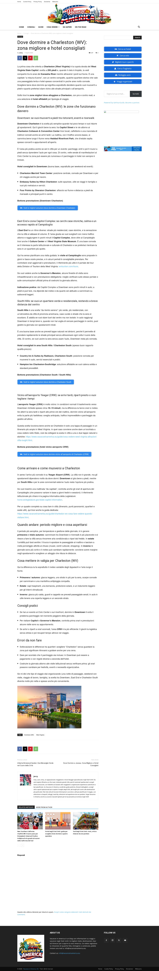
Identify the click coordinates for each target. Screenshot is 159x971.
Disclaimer (47, 1)
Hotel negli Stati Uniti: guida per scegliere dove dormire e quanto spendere (56, 834)
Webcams (55, 1)
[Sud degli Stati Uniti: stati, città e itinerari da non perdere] (85, 821)
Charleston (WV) (29, 735)
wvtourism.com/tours (68, 266)
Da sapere (67, 27)
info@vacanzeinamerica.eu (69, 953)
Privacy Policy (38, 1)
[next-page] (22, 845)
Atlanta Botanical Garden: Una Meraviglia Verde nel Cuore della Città (35, 764)
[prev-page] (18, 845)
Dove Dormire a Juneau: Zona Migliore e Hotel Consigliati (80, 764)
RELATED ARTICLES (26, 807)
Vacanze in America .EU (31, 969)
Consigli (31, 27)
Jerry (21, 53)
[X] (25, 58)
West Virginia (40, 735)
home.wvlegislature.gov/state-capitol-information (39, 499)
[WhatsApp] (35, 58)
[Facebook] (19, 58)
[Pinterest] (30, 58)
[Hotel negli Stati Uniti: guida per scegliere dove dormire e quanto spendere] (58, 821)
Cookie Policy (27, 1)
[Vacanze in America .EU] (79, 13)
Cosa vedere (52, 27)
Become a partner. (132, 102)
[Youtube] (125, 940)
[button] (139, 27)
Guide (40, 27)
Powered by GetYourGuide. (114, 102)
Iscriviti (136, 94)
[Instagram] (112, 940)
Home (19, 1)
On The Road (80, 27)
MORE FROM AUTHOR (44, 807)
